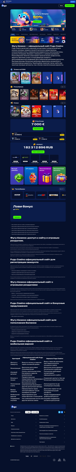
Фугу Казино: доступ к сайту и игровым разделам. (23, 224)
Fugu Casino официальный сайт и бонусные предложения (25, 230)
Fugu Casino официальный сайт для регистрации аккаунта (25, 226)
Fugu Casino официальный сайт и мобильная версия (24, 234)
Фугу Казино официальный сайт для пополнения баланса (25, 232)
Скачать (72, 1)
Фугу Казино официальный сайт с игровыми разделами (25, 228)
